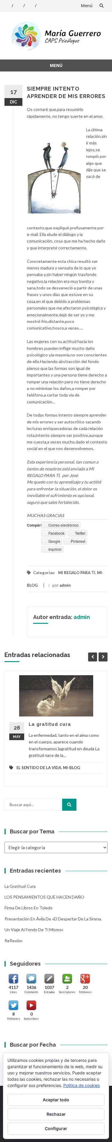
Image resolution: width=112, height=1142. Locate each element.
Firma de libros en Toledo (28, 907)
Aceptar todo (56, 1099)
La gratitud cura (50, 724)
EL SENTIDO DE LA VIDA (38, 767)
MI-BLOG (71, 767)
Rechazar (56, 1114)
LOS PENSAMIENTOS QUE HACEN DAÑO (44, 896)
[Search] (69, 805)
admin (65, 585)
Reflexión (13, 940)
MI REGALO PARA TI (76, 572)
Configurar (56, 1128)
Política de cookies (81, 1085)
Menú (87, 5)
